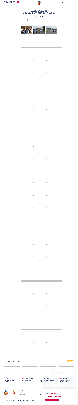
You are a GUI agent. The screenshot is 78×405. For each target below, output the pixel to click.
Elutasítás (49, 396)
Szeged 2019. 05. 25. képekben (9, 380)
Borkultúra (72, 2)
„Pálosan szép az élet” (28, 380)
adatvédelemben (54, 393)
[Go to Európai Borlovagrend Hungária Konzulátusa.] (27, 20)
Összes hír (70, 361)
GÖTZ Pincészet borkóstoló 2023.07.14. (48, 380)
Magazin (62, 2)
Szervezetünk (56, 2)
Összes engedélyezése (52, 399)
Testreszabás (58, 396)
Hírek (67, 2)
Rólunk (49, 2)
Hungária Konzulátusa (9, 2)
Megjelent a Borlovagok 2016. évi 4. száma (65, 380)
